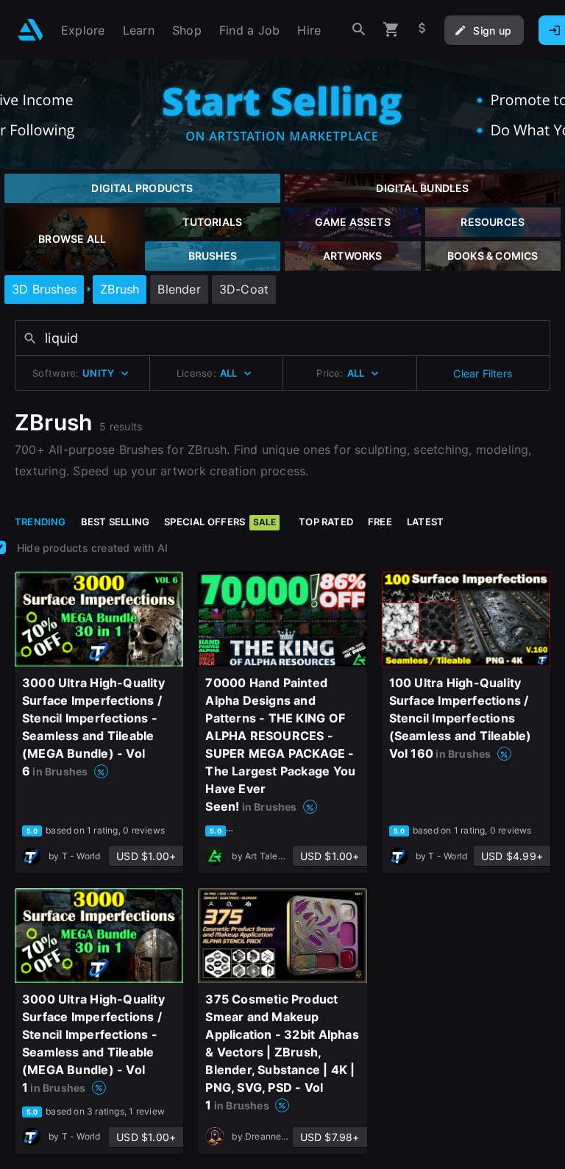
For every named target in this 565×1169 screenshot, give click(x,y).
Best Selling (115, 521)
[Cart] (391, 30)
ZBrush (119, 289)
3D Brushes (44, 289)
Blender (178, 289)
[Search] (359, 30)
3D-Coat (244, 289)
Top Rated (326, 521)
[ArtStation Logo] (30, 29)
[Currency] (422, 30)
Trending (40, 521)
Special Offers (220, 521)
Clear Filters (482, 373)
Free (380, 521)
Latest (425, 521)
